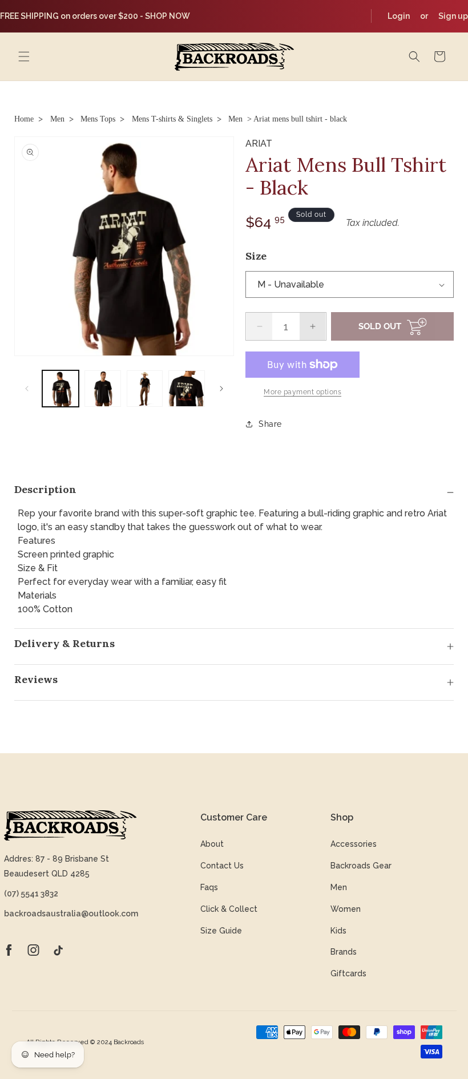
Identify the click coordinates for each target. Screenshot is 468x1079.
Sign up (453, 16)
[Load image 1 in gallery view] (60, 388)
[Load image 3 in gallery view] (145, 388)
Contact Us (222, 865)
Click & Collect (228, 909)
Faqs (209, 887)
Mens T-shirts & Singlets (172, 119)
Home (24, 119)
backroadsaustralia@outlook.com (70, 913)
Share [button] (270, 424)
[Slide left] (26, 388)
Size (256, 255)
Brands (343, 951)
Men (57, 119)
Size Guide (221, 930)
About (212, 843)
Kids (338, 930)
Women (345, 909)
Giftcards (348, 973)
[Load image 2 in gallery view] (102, 388)
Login (399, 16)
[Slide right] (221, 388)
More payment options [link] (302, 392)
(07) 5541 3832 (31, 893)
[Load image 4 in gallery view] (186, 388)
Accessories (353, 843)
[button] (24, 56)
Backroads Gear (361, 865)
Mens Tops (97, 119)
